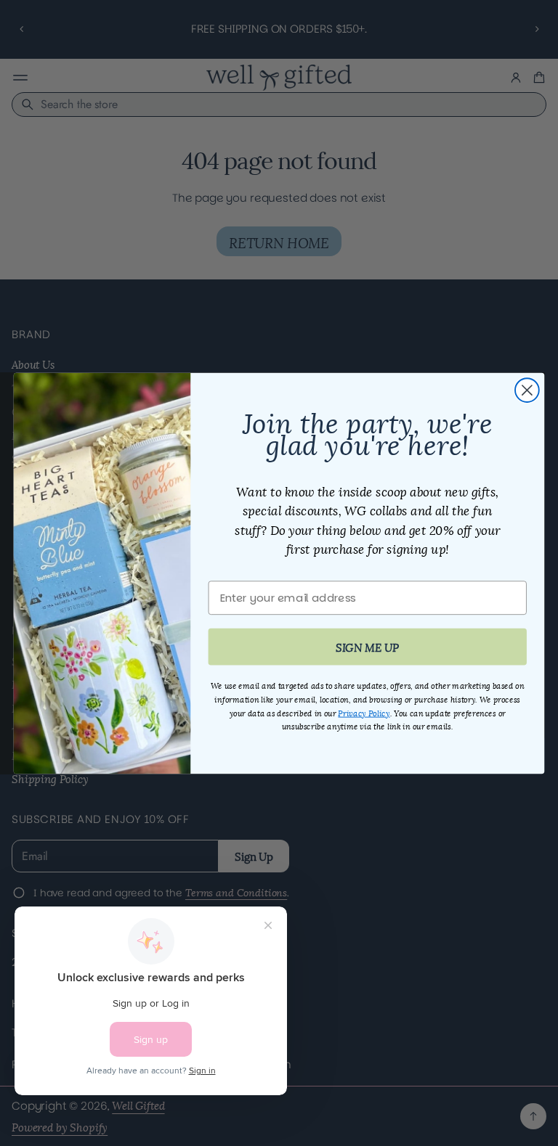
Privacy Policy (363, 712)
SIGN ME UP (367, 645)
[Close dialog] (527, 390)
